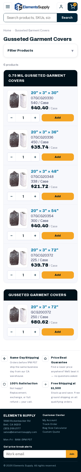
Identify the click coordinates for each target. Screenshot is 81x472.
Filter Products (40, 51)
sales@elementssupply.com (20, 432)
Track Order (50, 424)
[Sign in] (61, 6)
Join (71, 453)
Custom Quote (51, 431)
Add (58, 117)
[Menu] (7, 6)
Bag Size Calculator (55, 427)
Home (7, 30)
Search (67, 17)
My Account (50, 420)
